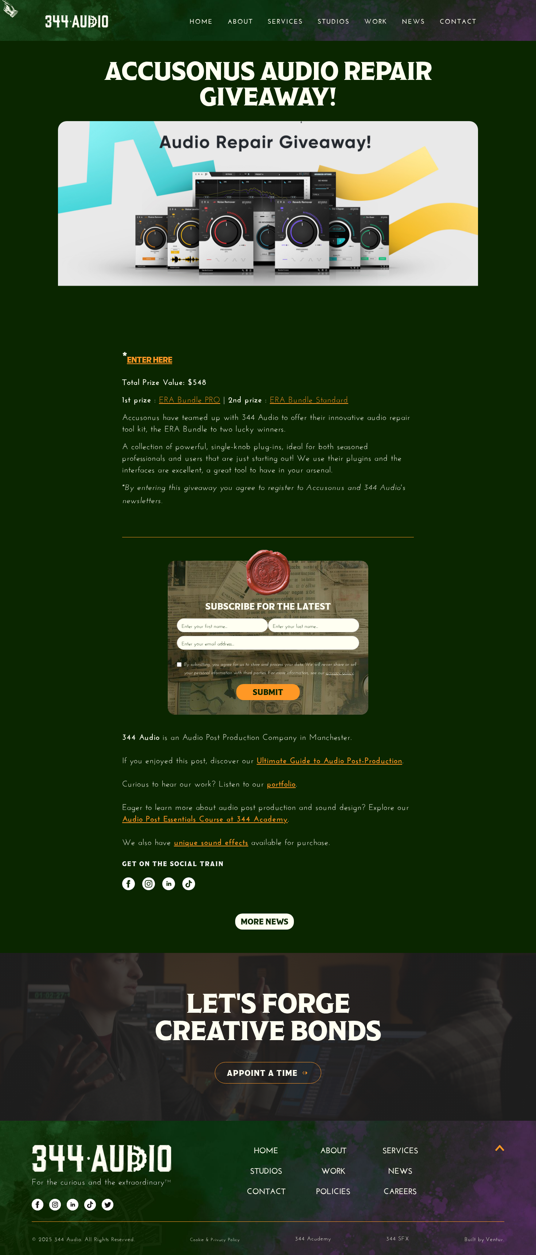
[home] (76, 20)
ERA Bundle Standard (309, 398)
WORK (333, 1169)
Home (201, 20)
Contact (458, 20)
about (333, 1149)
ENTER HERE (149, 360)
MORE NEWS (264, 922)
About (240, 20)
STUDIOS (334, 20)
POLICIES (333, 1190)
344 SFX (397, 1237)
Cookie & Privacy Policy (215, 1239)
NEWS (400, 1169)
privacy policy (340, 672)
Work (375, 20)
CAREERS (400, 1190)
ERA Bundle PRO (189, 398)
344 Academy (313, 1237)
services (285, 20)
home (266, 1149)
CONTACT (266, 1190)
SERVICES (400, 1149)
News (413, 20)
